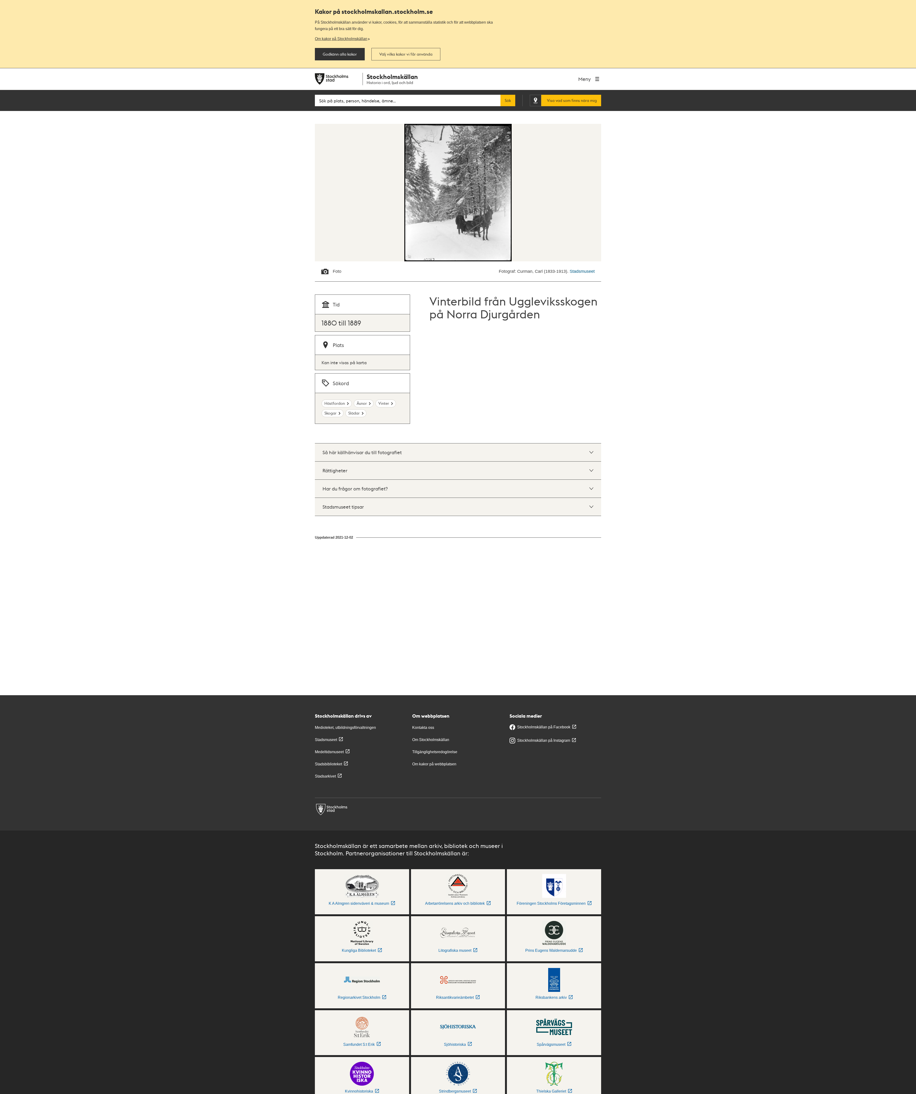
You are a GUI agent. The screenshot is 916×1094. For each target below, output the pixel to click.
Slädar (354, 413)
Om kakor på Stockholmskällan (341, 39)
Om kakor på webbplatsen (434, 764)
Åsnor (362, 403)
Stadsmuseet (582, 271)
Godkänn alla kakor (340, 54)
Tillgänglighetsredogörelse (434, 752)
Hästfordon (334, 403)
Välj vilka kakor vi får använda (405, 54)
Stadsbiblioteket (328, 764)
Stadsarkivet (325, 776)
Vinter (383, 403)
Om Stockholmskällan (430, 740)
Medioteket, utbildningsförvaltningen (345, 728)
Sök (508, 100)
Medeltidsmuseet (329, 752)
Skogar (330, 413)
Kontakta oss (423, 728)
